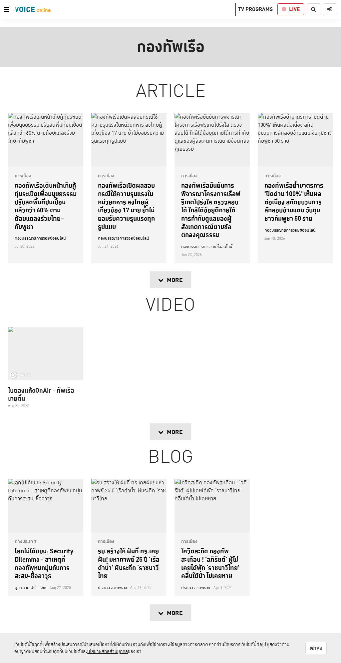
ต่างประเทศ (25, 541)
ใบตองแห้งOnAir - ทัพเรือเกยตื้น (41, 394)
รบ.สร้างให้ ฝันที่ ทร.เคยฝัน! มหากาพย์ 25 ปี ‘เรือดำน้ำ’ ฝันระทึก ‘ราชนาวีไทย (129, 563)
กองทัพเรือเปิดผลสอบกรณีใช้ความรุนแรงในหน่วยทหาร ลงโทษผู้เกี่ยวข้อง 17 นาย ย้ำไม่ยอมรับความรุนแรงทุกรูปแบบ (126, 205)
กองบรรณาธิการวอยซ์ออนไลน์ (40, 238)
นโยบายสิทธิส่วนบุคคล (107, 651)
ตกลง (316, 648)
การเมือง (23, 175)
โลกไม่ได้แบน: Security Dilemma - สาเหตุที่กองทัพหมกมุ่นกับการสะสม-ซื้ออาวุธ (44, 563)
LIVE (294, 9)
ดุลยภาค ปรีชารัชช (30, 587)
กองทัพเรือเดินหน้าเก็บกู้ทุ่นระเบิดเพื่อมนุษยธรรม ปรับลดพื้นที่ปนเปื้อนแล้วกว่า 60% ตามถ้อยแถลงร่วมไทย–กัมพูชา (46, 205)
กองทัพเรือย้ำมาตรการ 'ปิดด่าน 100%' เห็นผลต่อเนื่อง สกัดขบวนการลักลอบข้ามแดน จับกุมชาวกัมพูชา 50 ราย (293, 201)
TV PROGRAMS (255, 9)
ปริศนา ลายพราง (112, 587)
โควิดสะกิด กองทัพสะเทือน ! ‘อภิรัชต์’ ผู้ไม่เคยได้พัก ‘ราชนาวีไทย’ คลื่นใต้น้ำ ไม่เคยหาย (210, 563)
